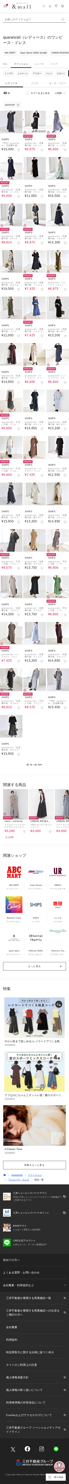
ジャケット (23, 73)
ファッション (21, 64)
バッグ (54, 64)
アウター (37, 73)
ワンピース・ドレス (18, 1179)
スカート (61, 73)
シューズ (39, 64)
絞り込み (58, 1477)
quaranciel (17, 1175)
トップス (9, 73)
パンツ (49, 73)
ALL (5, 64)
